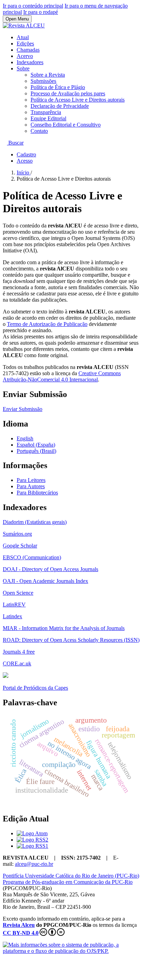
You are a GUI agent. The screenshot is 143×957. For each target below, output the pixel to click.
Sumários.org (17, 534)
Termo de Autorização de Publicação (47, 324)
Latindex (12, 616)
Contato (39, 131)
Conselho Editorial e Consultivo (66, 125)
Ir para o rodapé (40, 12)
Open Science (18, 593)
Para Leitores (31, 480)
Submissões (43, 81)
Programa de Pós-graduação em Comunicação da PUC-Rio (68, 882)
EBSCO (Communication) (32, 557)
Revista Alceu (19, 925)
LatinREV (14, 604)
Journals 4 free (19, 652)
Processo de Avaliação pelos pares (68, 93)
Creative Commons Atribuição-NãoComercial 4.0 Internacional (62, 376)
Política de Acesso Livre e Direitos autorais (78, 100)
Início (24, 172)
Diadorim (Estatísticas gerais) (35, 522)
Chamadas (28, 50)
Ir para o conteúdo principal (33, 6)
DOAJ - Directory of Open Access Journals (50, 569)
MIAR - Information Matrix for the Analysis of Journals (64, 628)
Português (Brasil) (36, 451)
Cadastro (26, 154)
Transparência (46, 112)
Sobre (23, 68)
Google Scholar (20, 546)
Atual (23, 37)
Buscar (15, 143)
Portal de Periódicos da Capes (35, 688)
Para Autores (31, 486)
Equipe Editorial (48, 118)
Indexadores (30, 62)
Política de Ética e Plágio (58, 87)
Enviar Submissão (22, 409)
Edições (25, 43)
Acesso (25, 161)
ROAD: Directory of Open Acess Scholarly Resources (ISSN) (71, 640)
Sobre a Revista (48, 75)
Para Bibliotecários (37, 492)
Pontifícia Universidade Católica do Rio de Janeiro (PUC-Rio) (71, 876)
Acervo (25, 56)
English (25, 438)
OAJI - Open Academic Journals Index (45, 581)
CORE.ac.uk (17, 663)
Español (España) (36, 445)
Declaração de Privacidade (60, 106)
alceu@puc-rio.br (34, 864)
